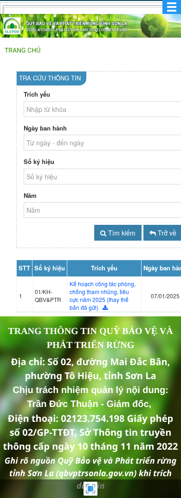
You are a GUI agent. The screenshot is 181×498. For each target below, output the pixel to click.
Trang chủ (22, 50)
